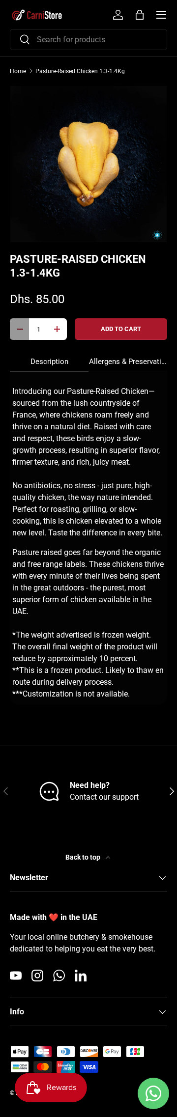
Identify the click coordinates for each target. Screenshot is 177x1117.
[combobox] (88, 39)
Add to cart (121, 329)
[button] (139, 15)
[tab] (49, 361)
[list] (88, 164)
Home (18, 71)
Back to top (83, 857)
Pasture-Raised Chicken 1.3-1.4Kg (80, 71)
